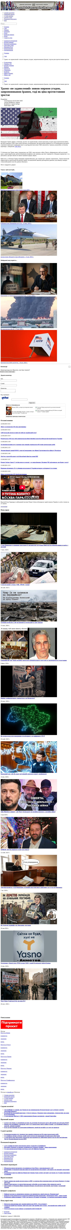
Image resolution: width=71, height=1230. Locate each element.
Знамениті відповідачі (10, 41)
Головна (6, 27)
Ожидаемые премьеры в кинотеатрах (15, 416)
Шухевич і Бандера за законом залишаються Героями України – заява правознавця (30, 1147)
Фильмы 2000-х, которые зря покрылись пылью (22, 407)
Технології (7, 70)
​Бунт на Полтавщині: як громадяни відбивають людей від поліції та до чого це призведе (31, 1127)
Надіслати (32, 402)
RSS (5, 20)
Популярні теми (9, 45)
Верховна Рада (8, 47)
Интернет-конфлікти (10, 44)
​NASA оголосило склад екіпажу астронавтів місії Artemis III (23, 1208)
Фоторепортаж (8, 50)
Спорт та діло (8, 38)
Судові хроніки (8, 16)
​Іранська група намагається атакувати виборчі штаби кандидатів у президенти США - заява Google (35, 1195)
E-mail (2, 383)
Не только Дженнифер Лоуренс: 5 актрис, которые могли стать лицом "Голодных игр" (23, 412)
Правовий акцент (9, 14)
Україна (6, 30)
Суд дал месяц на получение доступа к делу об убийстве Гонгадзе (24, 1149)
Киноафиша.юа (16, 405)
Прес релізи (7, 1213)
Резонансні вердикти (10, 19)
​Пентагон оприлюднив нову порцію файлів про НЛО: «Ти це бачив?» (25, 1204)
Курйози (6, 72)
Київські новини (9, 34)
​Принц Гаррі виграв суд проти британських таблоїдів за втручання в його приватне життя (32, 1184)
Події (5, 33)
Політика (7, 31)
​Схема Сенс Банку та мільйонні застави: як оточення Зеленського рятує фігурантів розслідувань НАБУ (36, 1123)
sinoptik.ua (10, 1092)
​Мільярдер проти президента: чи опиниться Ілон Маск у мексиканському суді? (28, 1168)
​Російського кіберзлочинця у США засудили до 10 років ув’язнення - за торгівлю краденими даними (35, 1197)
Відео (5, 36)
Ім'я (2, 378)
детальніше (4, 506)
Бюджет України (9, 65)
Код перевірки (5, 394)
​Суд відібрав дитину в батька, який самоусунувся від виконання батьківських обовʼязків (32, 1136)
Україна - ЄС (8, 64)
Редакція (6, 1211)
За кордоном (8, 62)
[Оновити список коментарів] (69, 367)
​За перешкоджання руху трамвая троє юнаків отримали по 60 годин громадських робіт (31, 1134)
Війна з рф (7, 75)
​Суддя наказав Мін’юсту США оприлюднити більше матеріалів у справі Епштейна (30, 1116)
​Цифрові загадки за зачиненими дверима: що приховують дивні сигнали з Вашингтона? (31, 1194)
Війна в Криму (8, 73)
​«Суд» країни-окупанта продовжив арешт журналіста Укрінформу (25, 1145)
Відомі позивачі (8, 42)
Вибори (6, 67)
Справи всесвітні (9, 13)
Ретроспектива (8, 48)
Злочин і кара (8, 17)
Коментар (3, 388)
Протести (7, 68)
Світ (5, 28)
